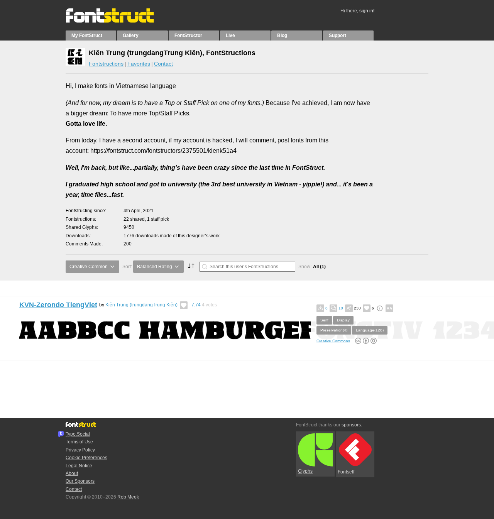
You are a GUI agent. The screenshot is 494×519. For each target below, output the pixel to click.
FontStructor (188, 35)
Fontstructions (106, 64)
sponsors (351, 425)
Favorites (138, 64)
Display (343, 320)
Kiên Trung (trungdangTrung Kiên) (141, 305)
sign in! (366, 11)
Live (230, 35)
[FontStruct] (118, 21)
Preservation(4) (333, 330)
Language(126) (370, 330)
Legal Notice (79, 465)
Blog (282, 35)
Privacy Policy (80, 450)
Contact (163, 64)
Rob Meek (128, 497)
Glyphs (305, 471)
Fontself (346, 472)
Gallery (131, 35)
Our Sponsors (80, 481)
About (72, 473)
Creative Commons (333, 341)
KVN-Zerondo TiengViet (58, 305)
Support (337, 35)
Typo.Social (78, 434)
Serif (324, 320)
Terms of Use (79, 442)
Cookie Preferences (86, 457)
